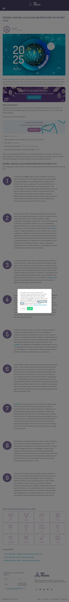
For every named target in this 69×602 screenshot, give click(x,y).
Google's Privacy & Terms (40, 305)
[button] (23, 308)
